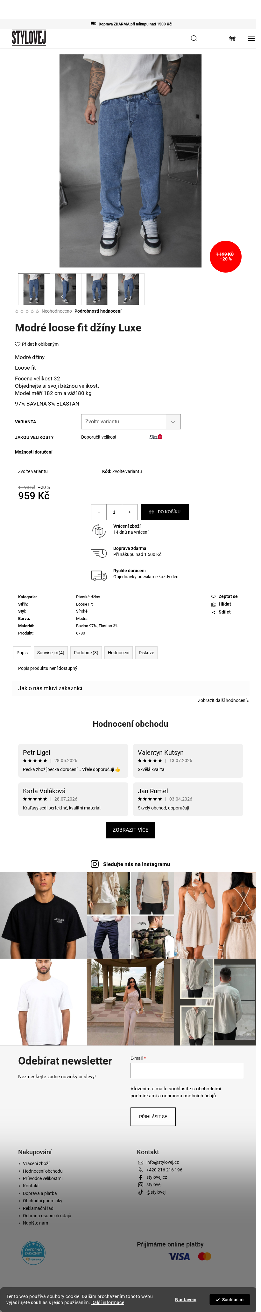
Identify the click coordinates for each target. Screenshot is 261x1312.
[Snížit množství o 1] (99, 512)
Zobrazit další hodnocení (222, 700)
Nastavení (185, 1299)
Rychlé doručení (129, 570)
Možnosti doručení (34, 452)
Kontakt (31, 1185)
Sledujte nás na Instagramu (136, 864)
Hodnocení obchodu (130, 724)
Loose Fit (84, 604)
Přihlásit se (153, 1116)
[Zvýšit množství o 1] (129, 512)
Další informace (107, 1302)
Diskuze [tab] (146, 652)
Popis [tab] (22, 652)
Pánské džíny (88, 596)
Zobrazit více (130, 830)
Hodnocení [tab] (118, 652)
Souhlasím (232, 1299)
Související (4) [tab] (50, 652)
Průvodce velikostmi (42, 1178)
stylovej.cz (156, 1177)
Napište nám (35, 1222)
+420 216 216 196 (164, 1169)
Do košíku (169, 511)
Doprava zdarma (129, 548)
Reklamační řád (38, 1208)
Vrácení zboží (127, 526)
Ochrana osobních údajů (47, 1215)
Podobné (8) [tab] (86, 652)
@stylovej (156, 1192)
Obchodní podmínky (42, 1200)
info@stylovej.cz (162, 1162)
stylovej (153, 1184)
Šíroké (82, 611)
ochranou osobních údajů (189, 1096)
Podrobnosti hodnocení (98, 311)
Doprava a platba (40, 1193)
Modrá (82, 618)
